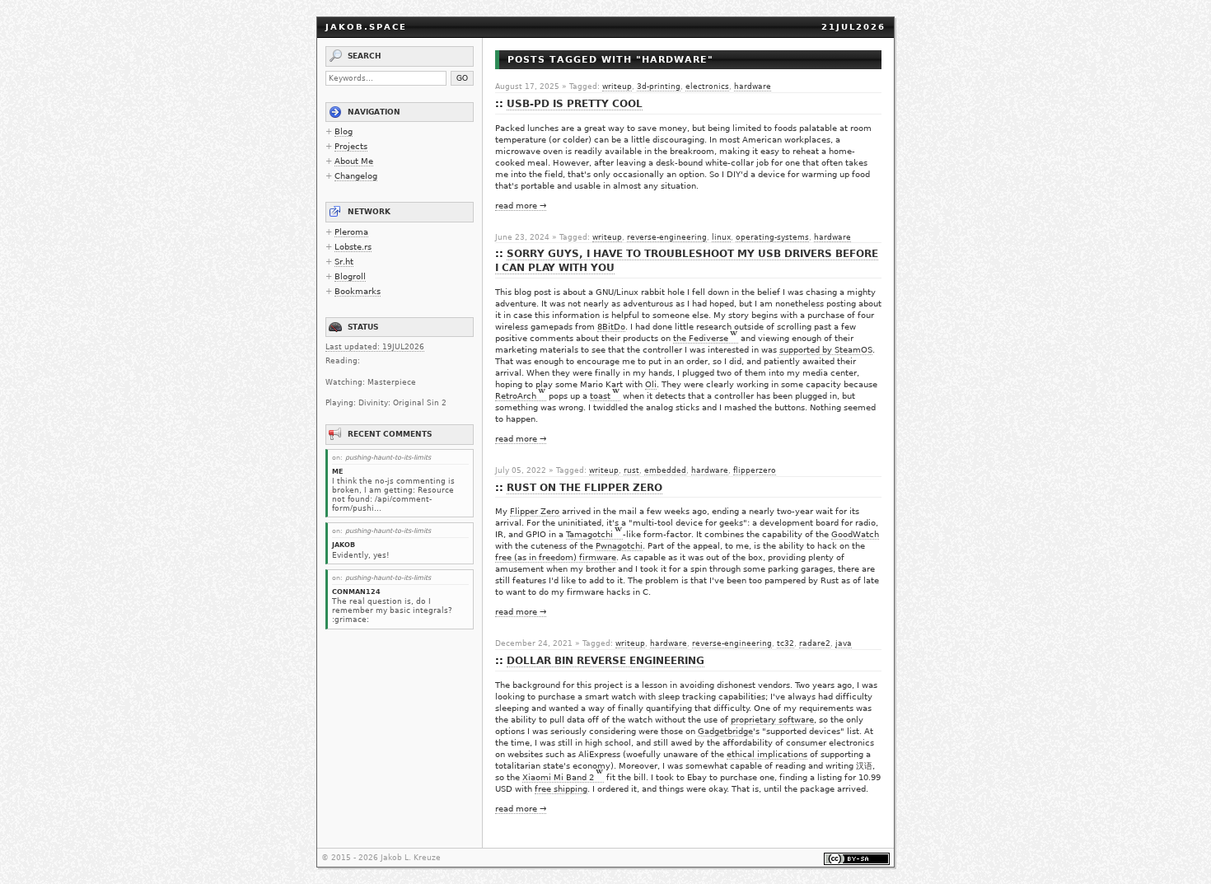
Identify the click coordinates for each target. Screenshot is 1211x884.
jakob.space (366, 26)
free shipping (561, 788)
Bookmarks (357, 291)
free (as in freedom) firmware (555, 557)
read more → (520, 205)
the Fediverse (700, 338)
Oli (651, 384)
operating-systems (772, 237)
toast (600, 395)
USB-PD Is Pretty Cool (575, 104)
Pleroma (351, 231)
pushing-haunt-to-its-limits (388, 457)
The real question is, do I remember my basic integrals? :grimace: (392, 610)
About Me (353, 161)
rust (631, 470)
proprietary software (772, 719)
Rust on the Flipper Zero (584, 487)
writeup (617, 86)
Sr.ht (343, 261)
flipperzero (754, 470)
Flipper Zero (534, 511)
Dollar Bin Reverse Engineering (605, 661)
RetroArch (515, 395)
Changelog (355, 175)
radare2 (814, 643)
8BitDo (611, 326)
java (843, 643)
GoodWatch (855, 534)
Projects (350, 146)
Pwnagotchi (619, 545)
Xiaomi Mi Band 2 (558, 777)
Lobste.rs (353, 246)
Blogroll (350, 276)
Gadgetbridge (725, 731)
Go (462, 78)
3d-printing (658, 86)
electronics (707, 86)
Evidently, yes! (361, 555)
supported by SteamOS (825, 349)
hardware (752, 86)
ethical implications (767, 754)
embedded (665, 470)
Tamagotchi (589, 534)
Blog (343, 131)
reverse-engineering (667, 237)
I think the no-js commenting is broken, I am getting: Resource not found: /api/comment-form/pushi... (393, 494)
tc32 (785, 643)
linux (721, 237)
